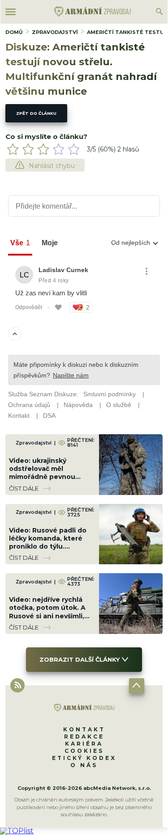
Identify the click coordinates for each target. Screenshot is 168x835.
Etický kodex (84, 758)
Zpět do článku (36, 113)
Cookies (84, 750)
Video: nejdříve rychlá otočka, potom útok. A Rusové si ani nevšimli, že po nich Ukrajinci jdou (50, 612)
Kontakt (84, 729)
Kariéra (84, 743)
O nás (84, 765)
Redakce (84, 736)
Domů (14, 32)
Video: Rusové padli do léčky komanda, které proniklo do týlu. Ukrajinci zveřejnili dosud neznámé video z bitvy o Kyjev (50, 550)
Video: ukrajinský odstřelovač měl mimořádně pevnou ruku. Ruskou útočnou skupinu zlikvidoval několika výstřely (47, 481)
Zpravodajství (55, 32)
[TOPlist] (17, 831)
